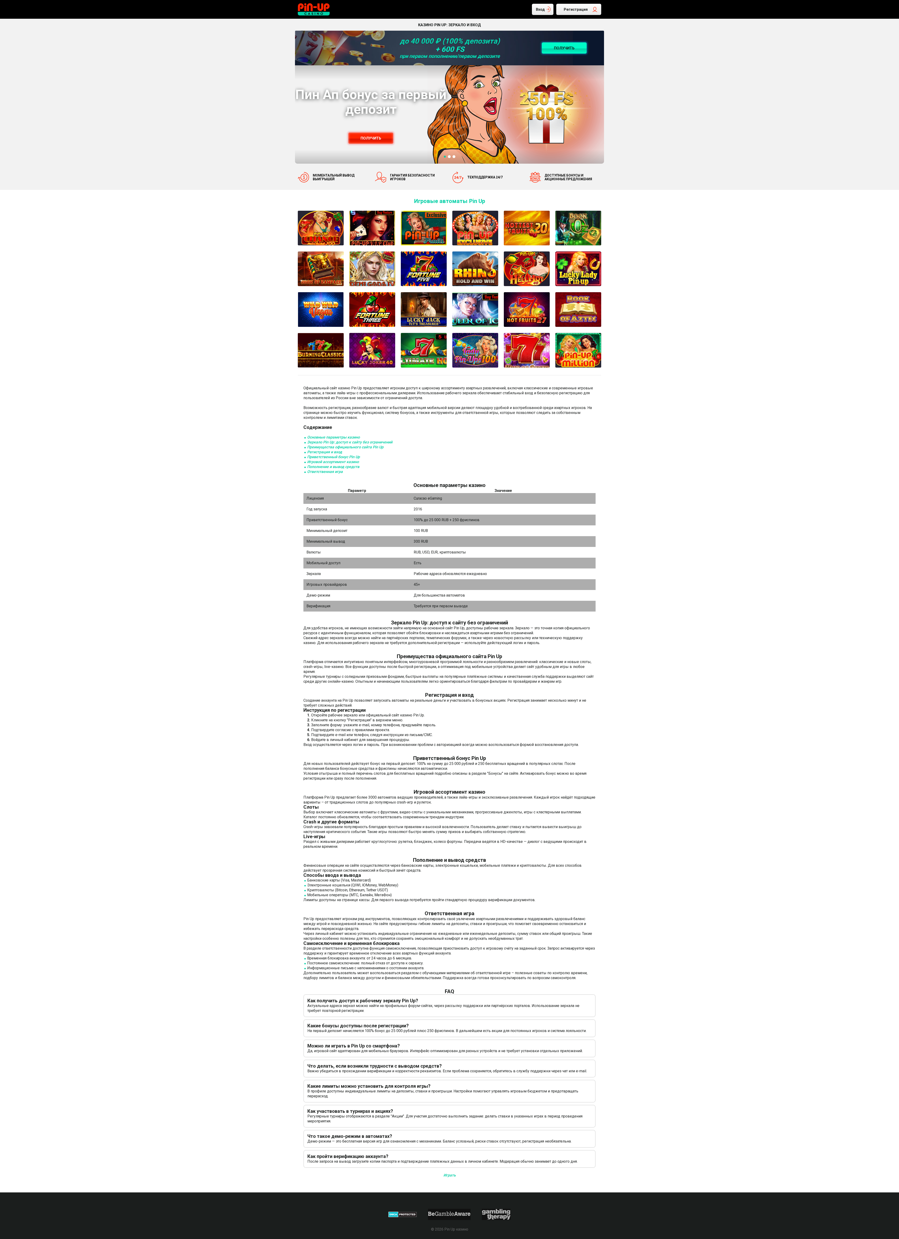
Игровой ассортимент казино (333, 462)
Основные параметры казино (333, 437)
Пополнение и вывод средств (333, 467)
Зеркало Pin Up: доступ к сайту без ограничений (349, 442)
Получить (371, 138)
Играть (449, 1175)
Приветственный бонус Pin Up (333, 457)
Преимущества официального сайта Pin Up (345, 447)
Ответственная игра (325, 471)
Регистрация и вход (324, 452)
